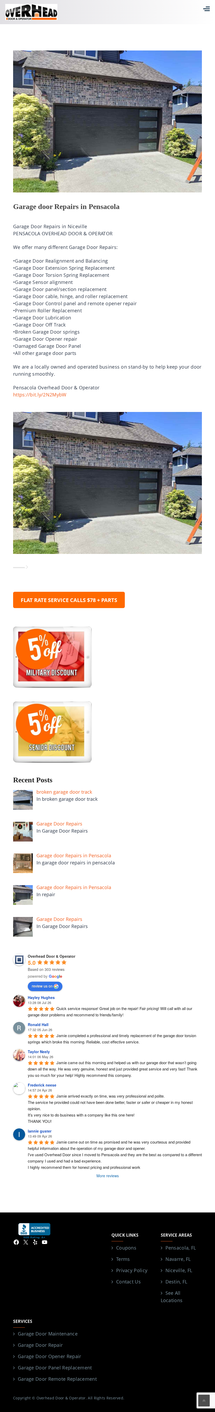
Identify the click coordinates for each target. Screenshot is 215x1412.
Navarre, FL (178, 1259)
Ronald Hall (38, 1024)
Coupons (126, 1248)
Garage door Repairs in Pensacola (66, 206)
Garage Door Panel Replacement (55, 1367)
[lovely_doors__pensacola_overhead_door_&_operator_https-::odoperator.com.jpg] (107, 482)
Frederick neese (42, 1085)
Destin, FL (176, 1281)
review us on (42, 985)
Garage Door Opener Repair (49, 1356)
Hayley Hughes (41, 997)
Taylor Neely (39, 1051)
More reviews (107, 1175)
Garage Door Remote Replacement (57, 1379)
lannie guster (39, 1131)
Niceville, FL (178, 1270)
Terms (123, 1259)
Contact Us (128, 1281)
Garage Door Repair (40, 1345)
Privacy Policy (131, 1270)
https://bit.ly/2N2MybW (40, 394)
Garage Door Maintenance (48, 1334)
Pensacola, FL (180, 1248)
